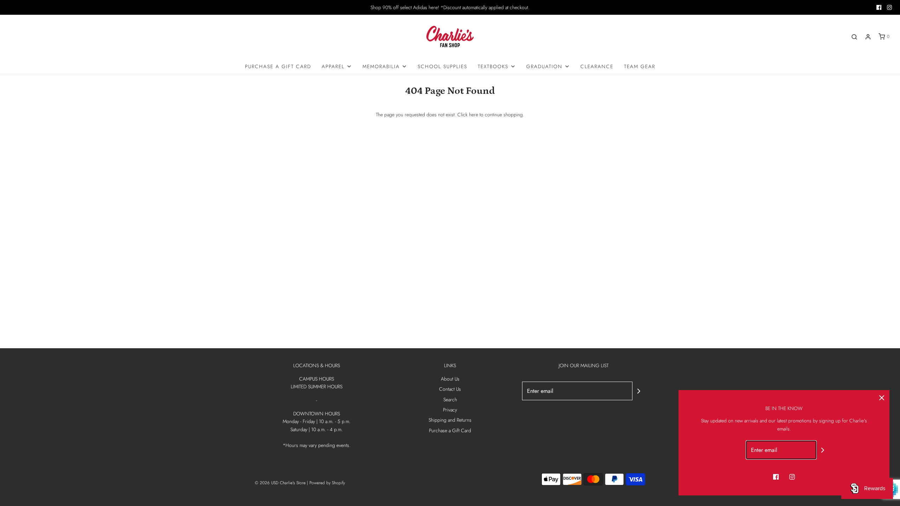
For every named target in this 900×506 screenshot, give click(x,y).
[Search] (854, 37)
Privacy (450, 409)
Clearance (596, 66)
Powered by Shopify (327, 483)
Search (450, 399)
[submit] (638, 391)
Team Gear (639, 66)
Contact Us (450, 389)
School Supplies (442, 66)
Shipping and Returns (450, 419)
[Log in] (868, 37)
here (473, 114)
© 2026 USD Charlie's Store (280, 483)
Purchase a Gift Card (278, 66)
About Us (450, 378)
